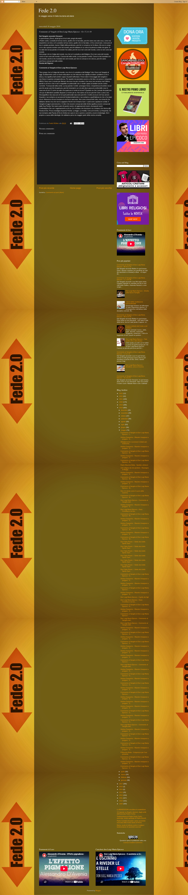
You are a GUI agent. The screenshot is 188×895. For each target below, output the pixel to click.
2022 (121, 396)
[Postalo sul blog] (77, 123)
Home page (75, 188)
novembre (124, 413)
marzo (123, 774)
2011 (121, 798)
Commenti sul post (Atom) (55, 192)
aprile (123, 771)
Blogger (98, 890)
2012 (121, 795)
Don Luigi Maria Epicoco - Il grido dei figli (135, 597)
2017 (121, 784)
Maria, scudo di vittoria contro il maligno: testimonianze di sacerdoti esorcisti (131, 826)
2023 (121, 393)
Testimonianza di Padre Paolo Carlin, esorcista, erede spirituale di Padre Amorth (131, 817)
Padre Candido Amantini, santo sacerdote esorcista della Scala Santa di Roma (131, 821)
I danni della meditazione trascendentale (134, 302)
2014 (121, 789)
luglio (123, 424)
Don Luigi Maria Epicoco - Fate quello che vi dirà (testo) (136, 340)
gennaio (124, 780)
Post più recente (46, 188)
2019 (121, 405)
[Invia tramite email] (75, 123)
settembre (124, 419)
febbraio (124, 777)
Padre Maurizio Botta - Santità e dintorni (134, 465)
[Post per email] (70, 123)
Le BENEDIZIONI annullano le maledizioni (131, 809)
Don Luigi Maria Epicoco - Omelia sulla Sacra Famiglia (137, 291)
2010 (121, 801)
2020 (121, 402)
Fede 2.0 (47, 10)
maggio (124, 430)
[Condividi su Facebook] (81, 123)
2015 (121, 786)
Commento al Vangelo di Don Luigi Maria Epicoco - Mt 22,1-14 (131, 265)
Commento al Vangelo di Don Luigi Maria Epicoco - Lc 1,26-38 (131, 278)
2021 (121, 399)
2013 (121, 792)
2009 (121, 804)
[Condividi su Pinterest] (83, 123)
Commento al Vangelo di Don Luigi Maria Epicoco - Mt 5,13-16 (131, 315)
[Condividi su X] (79, 123)
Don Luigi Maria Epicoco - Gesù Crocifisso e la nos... (131, 510)
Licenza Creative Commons (132, 842)
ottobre (123, 416)
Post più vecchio (104, 188)
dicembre (124, 410)
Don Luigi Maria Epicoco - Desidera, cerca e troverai (135, 366)
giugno (123, 427)
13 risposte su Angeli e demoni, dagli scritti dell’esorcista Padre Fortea (131, 813)
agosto (123, 421)
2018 (121, 407)
